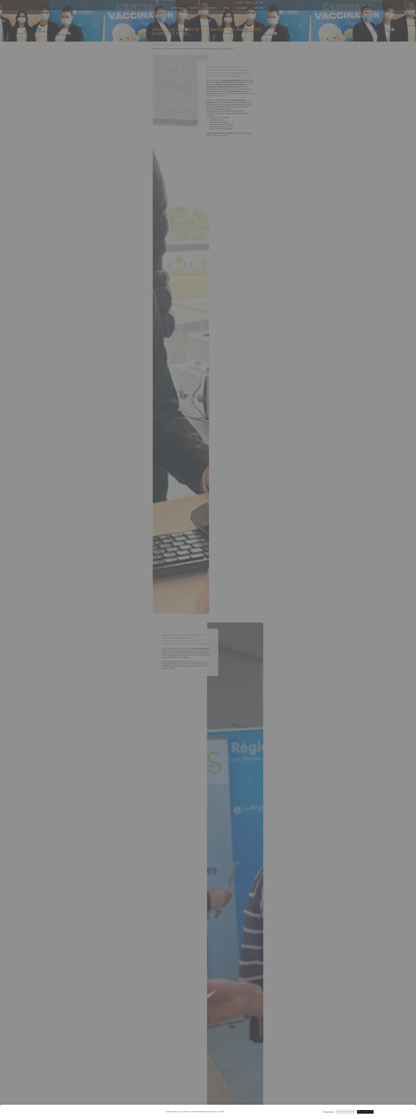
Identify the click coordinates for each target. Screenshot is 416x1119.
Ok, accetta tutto (365, 1112)
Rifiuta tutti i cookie (345, 1112)
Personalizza (328, 1112)
